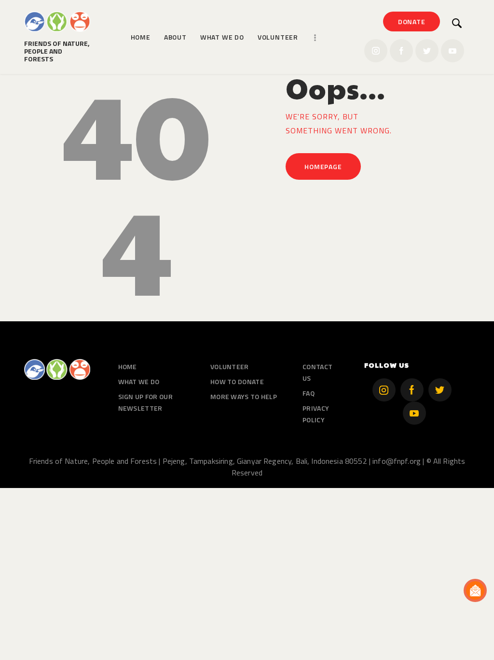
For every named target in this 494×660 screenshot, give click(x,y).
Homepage (323, 166)
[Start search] (457, 23)
